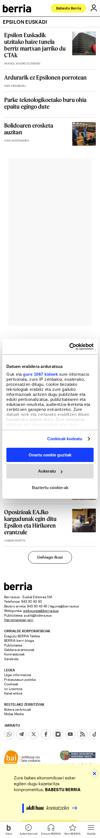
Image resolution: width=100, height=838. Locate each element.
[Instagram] (58, 734)
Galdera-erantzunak (19, 650)
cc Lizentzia (13, 689)
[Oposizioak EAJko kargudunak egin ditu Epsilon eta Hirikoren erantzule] (84, 520)
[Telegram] (21, 734)
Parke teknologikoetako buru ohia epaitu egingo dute (45, 103)
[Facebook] (46, 734)
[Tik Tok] (94, 734)
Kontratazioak (14, 654)
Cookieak (11, 684)
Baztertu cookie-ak (50, 487)
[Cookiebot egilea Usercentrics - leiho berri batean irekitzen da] (71, 346)
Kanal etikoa (13, 693)
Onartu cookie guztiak (50, 454)
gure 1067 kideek (40, 374)
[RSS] (82, 734)
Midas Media (14, 714)
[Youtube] (70, 734)
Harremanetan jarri (18, 620)
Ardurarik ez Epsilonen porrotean (45, 77)
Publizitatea (13, 645)
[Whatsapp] (9, 734)
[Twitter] (33, 734)
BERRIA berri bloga (19, 640)
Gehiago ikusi (50, 557)
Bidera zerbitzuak (17, 709)
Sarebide (11, 659)
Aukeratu (47, 471)
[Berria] (18, 588)
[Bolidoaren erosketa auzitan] (84, 134)
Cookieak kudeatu (64, 438)
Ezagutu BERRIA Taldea (22, 636)
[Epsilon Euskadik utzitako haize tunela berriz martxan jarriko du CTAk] (84, 43)
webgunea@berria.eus (41, 610)
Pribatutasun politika (20, 679)
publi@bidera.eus (38, 615)
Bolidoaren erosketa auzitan (28, 128)
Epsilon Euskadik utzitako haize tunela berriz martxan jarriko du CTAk (35, 45)
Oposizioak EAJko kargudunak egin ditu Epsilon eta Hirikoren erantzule (30, 522)
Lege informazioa (17, 675)
